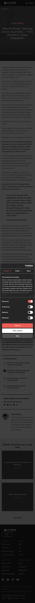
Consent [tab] (6, 271)
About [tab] (29, 271)
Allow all (17, 325)
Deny (17, 336)
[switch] (30, 306)
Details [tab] (17, 271)
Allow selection (17, 330)
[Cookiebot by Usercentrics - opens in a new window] (25, 266)
